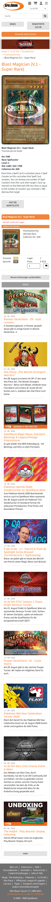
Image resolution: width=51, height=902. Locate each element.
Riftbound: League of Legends (30, 881)
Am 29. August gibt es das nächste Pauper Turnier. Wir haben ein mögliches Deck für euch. (24, 670)
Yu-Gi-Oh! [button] (34, 9)
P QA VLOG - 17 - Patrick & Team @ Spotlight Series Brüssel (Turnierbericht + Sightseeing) (25, 552)
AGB (37, 867)
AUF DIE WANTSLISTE (13, 204)
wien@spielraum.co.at (17, 894)
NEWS (26, 285)
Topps (17, 884)
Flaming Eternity (12, 55)
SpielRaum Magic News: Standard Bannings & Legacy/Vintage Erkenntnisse (24, 437)
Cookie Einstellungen (18, 873)
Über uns (14, 867)
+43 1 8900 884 (37, 894)
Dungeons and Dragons (34, 884)
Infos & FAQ (36, 873)
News (13, 24)
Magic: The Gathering (12, 878)
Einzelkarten (28, 52)
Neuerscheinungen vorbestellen (25, 277)
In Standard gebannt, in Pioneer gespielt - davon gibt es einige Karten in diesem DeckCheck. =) (23, 329)
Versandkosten (10, 870)
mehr (25, 854)
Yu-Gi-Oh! (14, 52)
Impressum (26, 867)
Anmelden (25, 870)
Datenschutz (39, 870)
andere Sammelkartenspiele (25, 887)
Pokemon (29, 878)
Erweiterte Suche (38, 25)
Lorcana (7, 884)
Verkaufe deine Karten (25, 34)
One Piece (8, 881)
